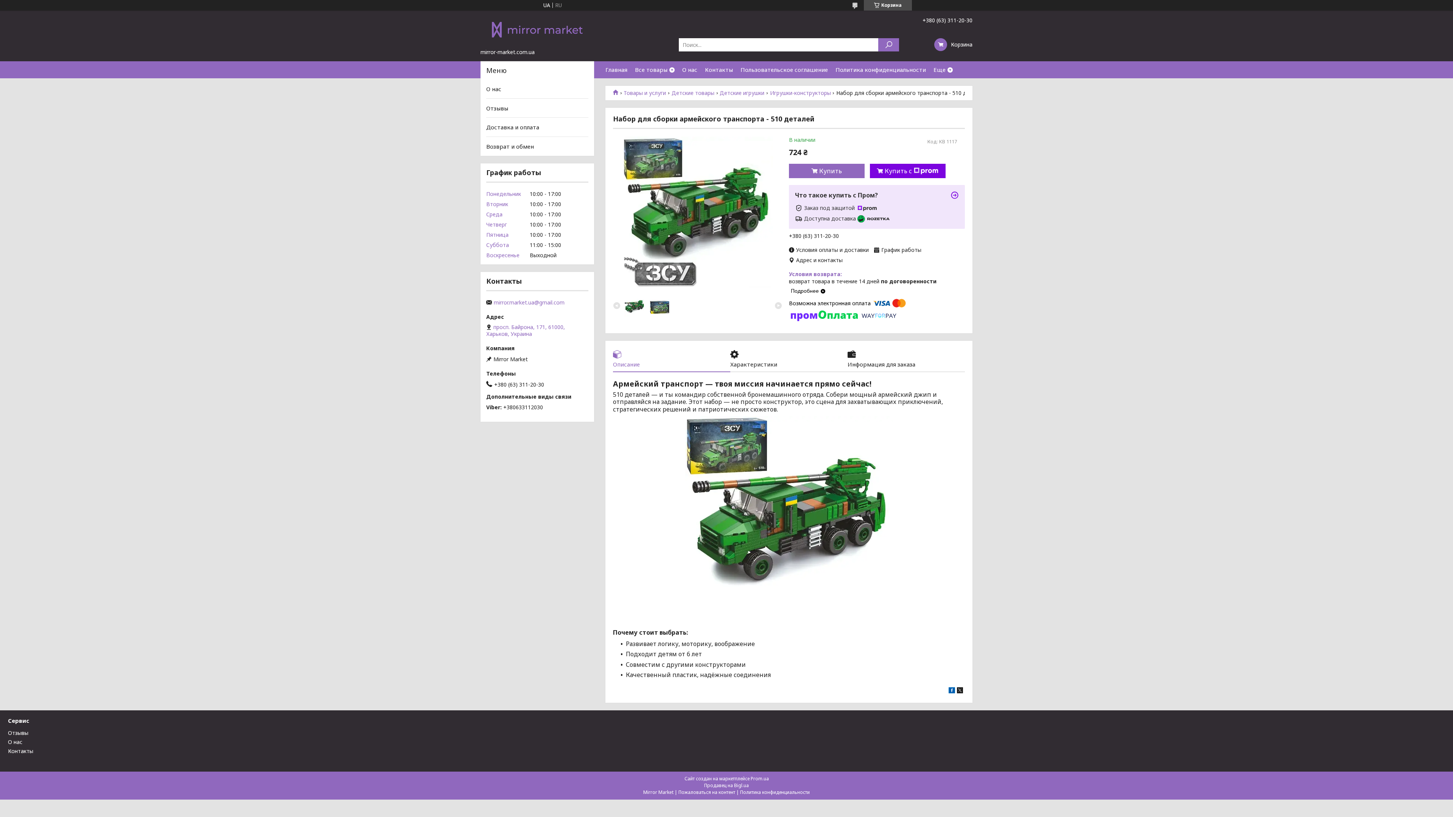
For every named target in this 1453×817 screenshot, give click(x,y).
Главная (616, 69)
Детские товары (693, 93)
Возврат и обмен (510, 146)
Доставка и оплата (512, 127)
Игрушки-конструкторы (800, 93)
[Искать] (888, 44)
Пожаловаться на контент (706, 792)
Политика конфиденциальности (880, 69)
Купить (830, 171)
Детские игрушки (742, 93)
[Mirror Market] (537, 29)
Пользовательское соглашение (784, 69)
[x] (960, 691)
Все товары (651, 69)
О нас (689, 69)
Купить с (898, 171)
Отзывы (497, 108)
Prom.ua (760, 778)
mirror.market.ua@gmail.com (529, 302)
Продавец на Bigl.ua (726, 785)
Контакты (719, 69)
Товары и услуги (645, 93)
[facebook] (952, 691)
